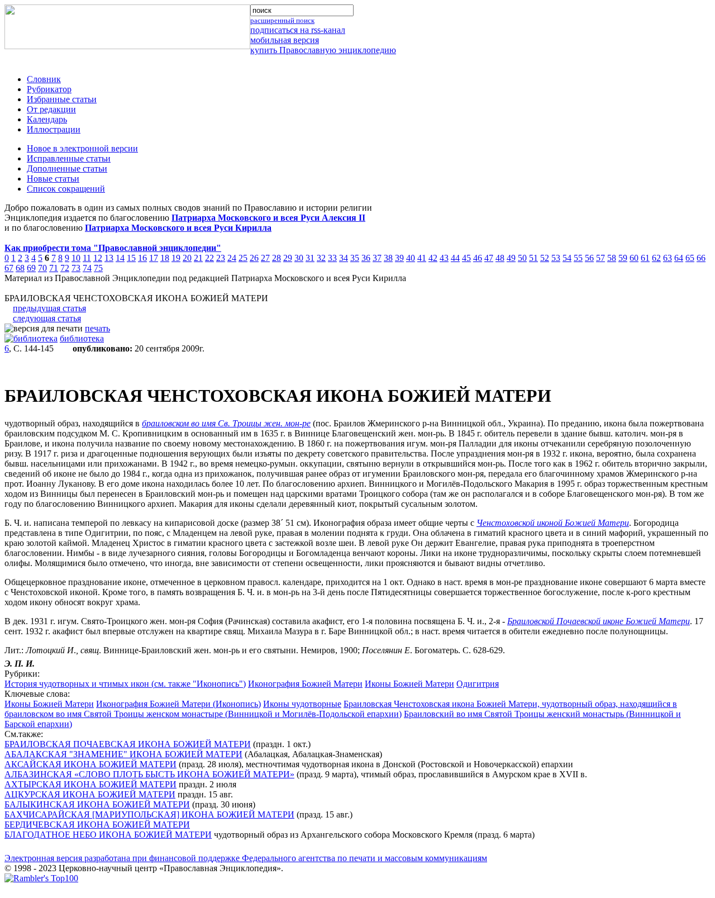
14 (120, 258)
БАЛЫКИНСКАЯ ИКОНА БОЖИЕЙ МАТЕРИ (97, 804)
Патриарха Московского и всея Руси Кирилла (178, 227)
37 (377, 258)
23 (220, 258)
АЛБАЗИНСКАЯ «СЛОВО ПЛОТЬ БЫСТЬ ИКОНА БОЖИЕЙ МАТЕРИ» (149, 774)
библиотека (82, 338)
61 (645, 258)
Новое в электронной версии (82, 148)
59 (622, 258)
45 (466, 258)
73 (76, 268)
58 (611, 258)
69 (31, 268)
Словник (44, 79)
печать (97, 328)
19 (175, 258)
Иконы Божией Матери (409, 683)
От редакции (51, 109)
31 (310, 258)
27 (265, 258)
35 (354, 258)
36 (365, 258)
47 (488, 258)
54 (567, 258)
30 (298, 258)
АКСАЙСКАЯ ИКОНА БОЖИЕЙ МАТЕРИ (90, 764)
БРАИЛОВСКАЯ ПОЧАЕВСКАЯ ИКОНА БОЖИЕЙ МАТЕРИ (127, 744)
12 (97, 258)
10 (76, 258)
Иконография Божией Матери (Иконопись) (178, 704)
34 (343, 258)
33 (332, 258)
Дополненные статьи (67, 168)
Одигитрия (477, 683)
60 (634, 258)
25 (243, 258)
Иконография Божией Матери (305, 683)
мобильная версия (284, 40)
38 (388, 258)
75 (98, 268)
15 (131, 258)
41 (421, 258)
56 (589, 258)
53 (555, 258)
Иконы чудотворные (302, 704)
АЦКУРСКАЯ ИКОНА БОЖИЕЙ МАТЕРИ (89, 794)
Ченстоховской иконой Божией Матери (552, 523)
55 (578, 258)
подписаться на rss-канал (297, 30)
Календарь (47, 119)
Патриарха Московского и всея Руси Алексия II (268, 217)
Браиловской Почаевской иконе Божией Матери (598, 621)
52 (544, 258)
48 (499, 258)
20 (187, 258)
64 (678, 258)
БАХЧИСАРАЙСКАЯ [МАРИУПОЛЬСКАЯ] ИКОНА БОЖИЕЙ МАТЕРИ (149, 814)
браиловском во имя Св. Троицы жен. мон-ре (226, 423)
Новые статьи (53, 178)
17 (153, 258)
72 (64, 268)
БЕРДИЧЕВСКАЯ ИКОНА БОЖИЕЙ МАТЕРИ (97, 824)
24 (231, 258)
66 (701, 258)
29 (287, 258)
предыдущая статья (49, 308)
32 (321, 258)
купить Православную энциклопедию (323, 50)
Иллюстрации (53, 129)
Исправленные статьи (69, 158)
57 (600, 258)
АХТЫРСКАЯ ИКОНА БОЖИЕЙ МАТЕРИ (90, 784)
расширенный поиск (282, 20)
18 (164, 258)
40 (410, 258)
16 (142, 258)
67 (8, 268)
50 (522, 258)
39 (399, 258)
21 (198, 258)
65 (689, 258)
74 (87, 268)
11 (87, 258)
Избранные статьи (62, 99)
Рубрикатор (49, 89)
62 (656, 258)
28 (276, 258)
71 (53, 268)
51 (533, 258)
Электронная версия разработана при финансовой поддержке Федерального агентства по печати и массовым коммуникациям (245, 858)
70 (42, 268)
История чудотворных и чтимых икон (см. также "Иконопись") (125, 683)
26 (254, 258)
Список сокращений (66, 188)
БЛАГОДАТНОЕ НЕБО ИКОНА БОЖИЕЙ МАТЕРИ (108, 834)
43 (444, 258)
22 (209, 258)
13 (108, 258)
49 (511, 258)
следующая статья (47, 318)
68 (20, 268)
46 (477, 258)
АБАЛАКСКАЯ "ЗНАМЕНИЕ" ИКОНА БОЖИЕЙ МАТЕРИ (123, 754)
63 (667, 258)
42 (432, 258)
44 (455, 258)
